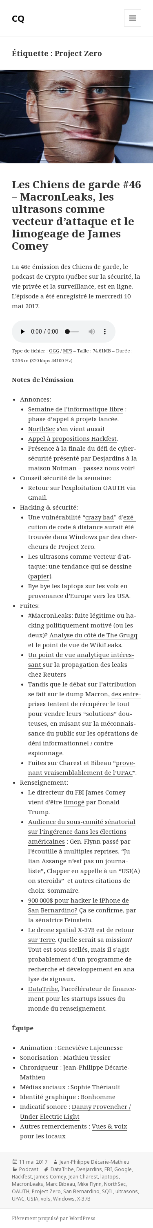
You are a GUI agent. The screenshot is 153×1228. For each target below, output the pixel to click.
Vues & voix (109, 1126)
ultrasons (126, 1191)
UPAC (18, 1198)
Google (123, 1169)
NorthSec (41, 428)
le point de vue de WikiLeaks (78, 645)
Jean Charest (83, 1176)
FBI (108, 1169)
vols (46, 1198)
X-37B (84, 1198)
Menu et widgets (132, 26)
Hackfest (22, 1176)
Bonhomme (98, 1097)
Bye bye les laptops (56, 586)
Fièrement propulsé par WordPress (53, 1218)
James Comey (50, 1176)
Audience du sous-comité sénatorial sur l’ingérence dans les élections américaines (81, 831)
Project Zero (46, 1191)
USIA (32, 1198)
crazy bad (99, 517)
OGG (54, 351)
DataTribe (43, 988)
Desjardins (89, 1169)
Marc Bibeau (60, 1184)
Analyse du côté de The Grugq (93, 635)
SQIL (107, 1191)
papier (39, 576)
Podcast (28, 1169)
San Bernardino (81, 1191)
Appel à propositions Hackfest (72, 438)
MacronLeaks (27, 1184)
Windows (64, 1198)
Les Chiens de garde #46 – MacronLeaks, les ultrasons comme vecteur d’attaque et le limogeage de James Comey (76, 215)
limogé (74, 802)
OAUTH (20, 1191)
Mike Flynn (90, 1184)
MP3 (67, 351)
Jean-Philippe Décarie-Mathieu (94, 1161)
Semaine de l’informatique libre (75, 409)
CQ (18, 18)
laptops (109, 1176)
